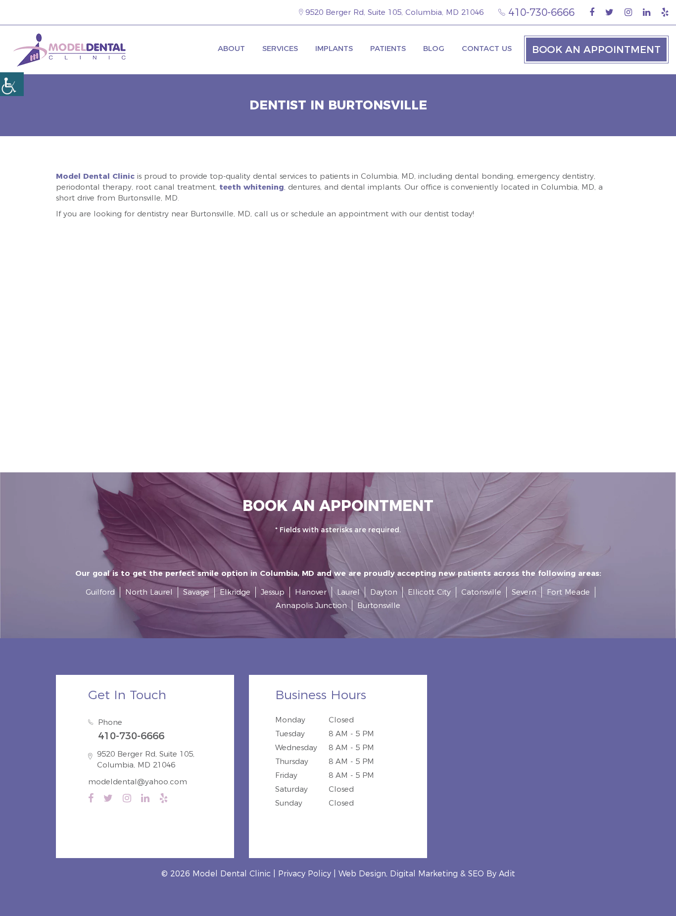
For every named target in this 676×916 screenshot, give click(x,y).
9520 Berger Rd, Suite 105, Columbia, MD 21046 (393, 12)
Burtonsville (378, 605)
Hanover (311, 592)
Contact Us (487, 48)
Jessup (273, 592)
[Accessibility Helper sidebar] (12, 84)
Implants (334, 48)
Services (280, 48)
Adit (507, 873)
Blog (433, 48)
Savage (196, 592)
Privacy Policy (304, 873)
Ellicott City (429, 592)
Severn (524, 592)
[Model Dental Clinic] (69, 50)
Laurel (348, 592)
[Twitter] (609, 12)
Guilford (100, 592)
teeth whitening (251, 187)
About (231, 48)
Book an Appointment (596, 49)
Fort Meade (568, 592)
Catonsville (481, 592)
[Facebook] (591, 12)
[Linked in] (646, 12)
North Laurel (149, 592)
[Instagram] (628, 12)
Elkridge (235, 592)
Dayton (383, 592)
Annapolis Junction (311, 605)
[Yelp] (665, 12)
